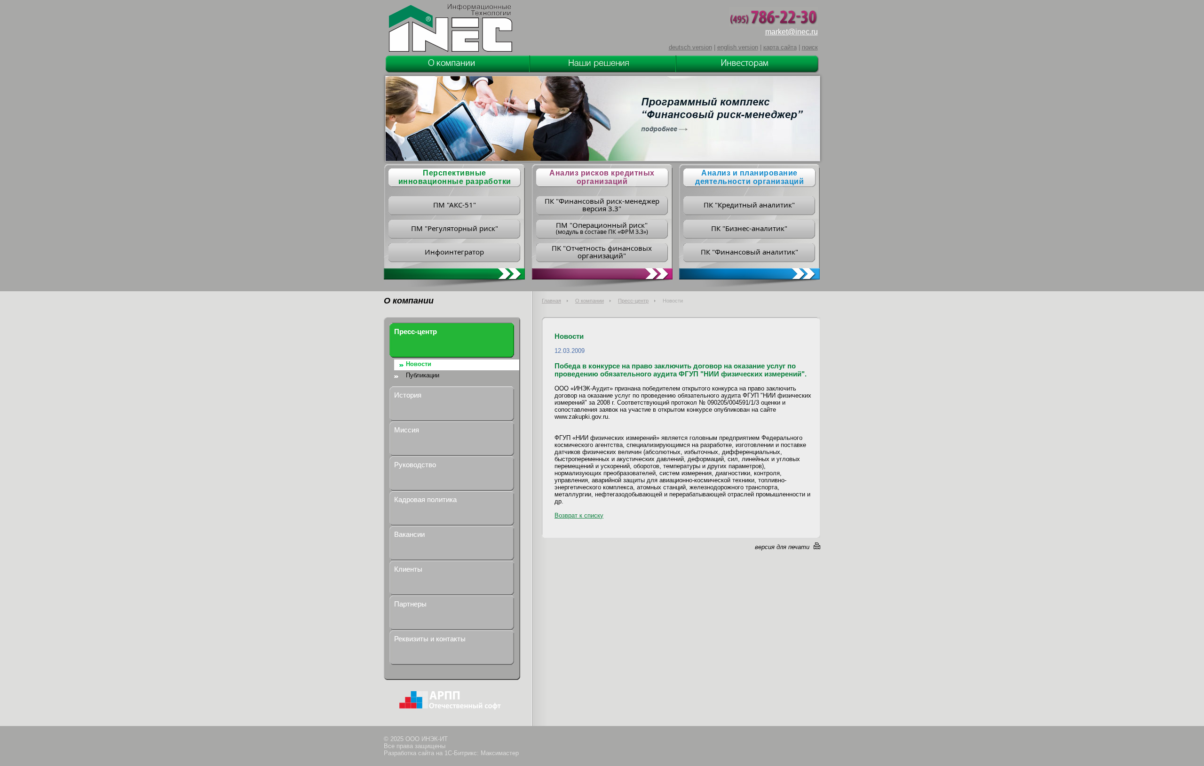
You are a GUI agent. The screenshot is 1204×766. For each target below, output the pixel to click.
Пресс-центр (633, 300)
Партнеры (410, 604)
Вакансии (409, 534)
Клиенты (408, 569)
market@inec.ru (791, 32)
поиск (810, 47)
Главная (551, 300)
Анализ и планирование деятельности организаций (749, 177)
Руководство (415, 465)
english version (737, 47)
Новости (418, 363)
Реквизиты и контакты (430, 639)
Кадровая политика (425, 499)
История (407, 395)
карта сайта (780, 47)
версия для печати (782, 547)
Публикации (422, 375)
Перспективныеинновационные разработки (454, 177)
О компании (589, 300)
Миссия (406, 430)
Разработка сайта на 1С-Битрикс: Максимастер (451, 753)
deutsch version (690, 47)
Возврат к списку (578, 515)
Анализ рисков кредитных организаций (602, 177)
